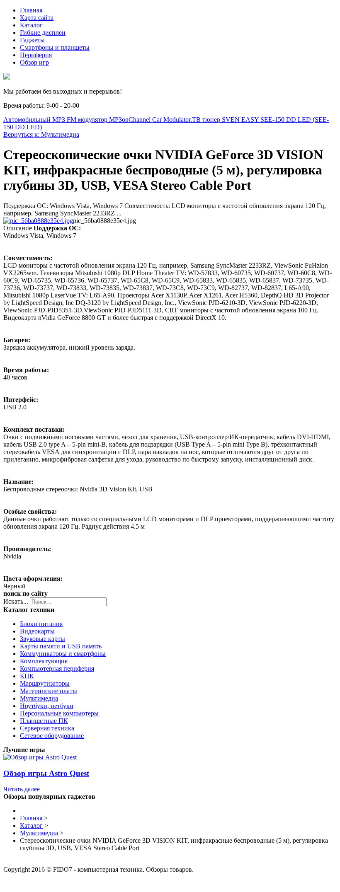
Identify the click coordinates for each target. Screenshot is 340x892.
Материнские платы (48, 690)
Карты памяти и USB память (61, 646)
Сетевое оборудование (52, 735)
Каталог (31, 25)
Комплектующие (44, 661)
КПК (27, 675)
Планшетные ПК (44, 720)
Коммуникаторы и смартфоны (63, 653)
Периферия (36, 54)
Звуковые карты (42, 638)
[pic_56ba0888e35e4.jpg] (38, 220)
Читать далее (21, 789)
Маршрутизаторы (45, 683)
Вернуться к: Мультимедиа (41, 134)
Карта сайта (36, 17)
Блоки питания (41, 623)
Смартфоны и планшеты (55, 47)
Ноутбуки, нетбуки (46, 705)
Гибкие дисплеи (43, 32)
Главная (31, 10)
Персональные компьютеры (59, 713)
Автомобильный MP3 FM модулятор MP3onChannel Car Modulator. (97, 119)
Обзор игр (34, 62)
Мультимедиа (39, 698)
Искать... (15, 601)
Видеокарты (37, 631)
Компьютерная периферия (57, 668)
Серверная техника (47, 728)
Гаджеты (32, 40)
